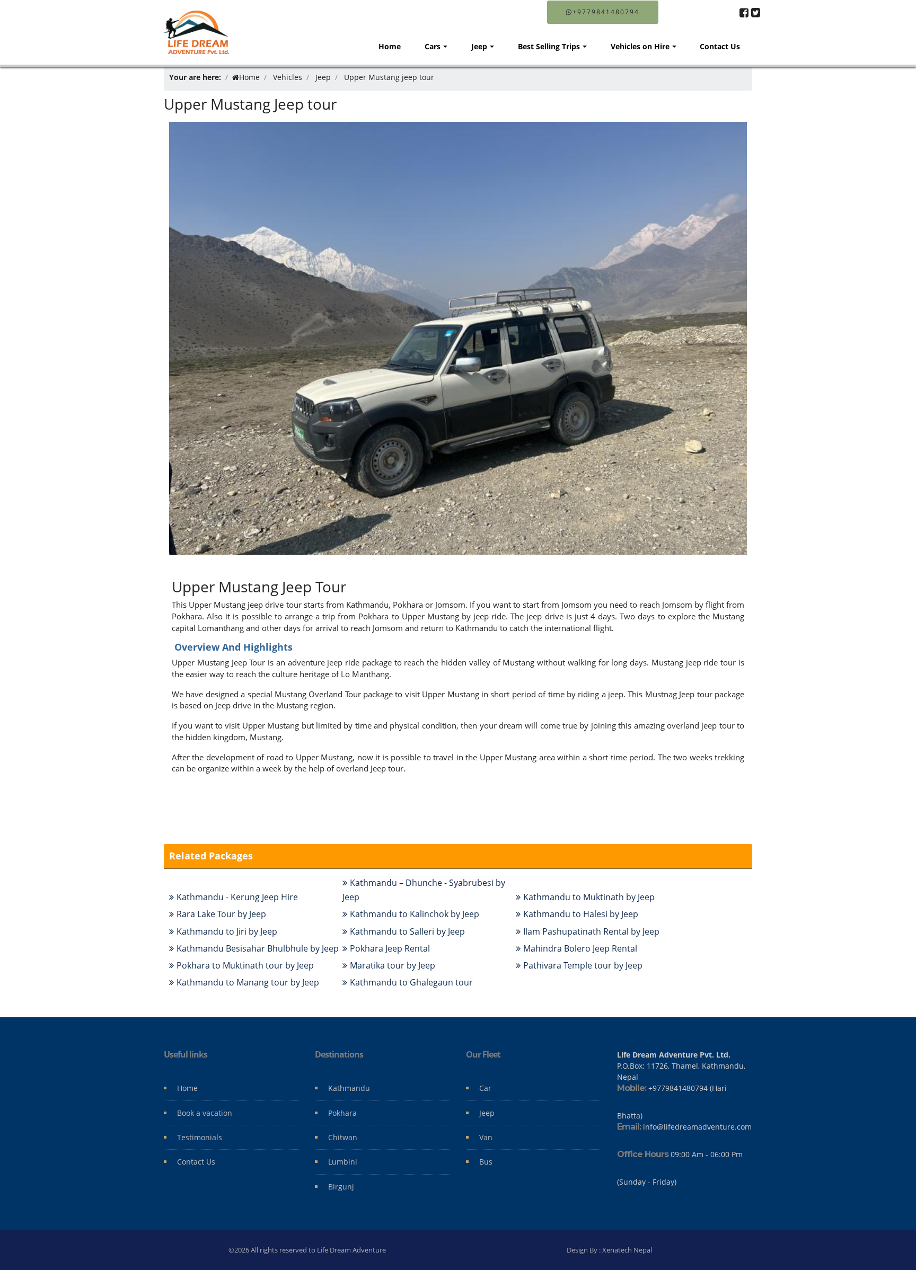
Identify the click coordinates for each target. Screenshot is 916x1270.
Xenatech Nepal (627, 1250)
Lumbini (342, 1162)
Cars (433, 46)
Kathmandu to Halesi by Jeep (580, 914)
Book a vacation (204, 1113)
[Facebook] (743, 12)
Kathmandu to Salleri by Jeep (407, 931)
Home (389, 46)
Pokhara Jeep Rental (390, 948)
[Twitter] (755, 12)
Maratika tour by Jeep (392, 965)
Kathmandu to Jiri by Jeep (227, 931)
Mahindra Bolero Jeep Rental (580, 948)
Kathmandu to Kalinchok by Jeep (414, 914)
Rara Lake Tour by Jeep (221, 914)
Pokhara (342, 1113)
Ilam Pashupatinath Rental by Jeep (591, 931)
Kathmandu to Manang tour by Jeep (248, 982)
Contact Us (720, 46)
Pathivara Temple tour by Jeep (582, 965)
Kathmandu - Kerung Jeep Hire (237, 897)
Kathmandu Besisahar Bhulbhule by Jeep (258, 948)
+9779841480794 (605, 11)
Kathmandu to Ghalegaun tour (411, 982)
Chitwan (342, 1137)
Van (485, 1137)
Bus (485, 1162)
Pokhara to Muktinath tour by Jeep (245, 965)
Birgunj (341, 1187)
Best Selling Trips (549, 46)
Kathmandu (349, 1088)
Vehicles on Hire (640, 46)
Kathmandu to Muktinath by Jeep (589, 897)
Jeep (479, 46)
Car (485, 1088)
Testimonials (199, 1137)
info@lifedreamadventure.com (697, 1127)
